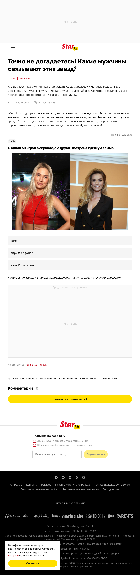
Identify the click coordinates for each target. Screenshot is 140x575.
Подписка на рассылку (48, 436)
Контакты (31, 484)
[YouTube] (83, 477)
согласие (46, 441)
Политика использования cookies (39, 489)
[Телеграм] (63, 477)
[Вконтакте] (70, 477)
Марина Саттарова (35, 364)
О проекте (16, 484)
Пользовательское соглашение (112, 484)
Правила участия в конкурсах (72, 484)
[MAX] (56, 477)
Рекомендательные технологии (81, 489)
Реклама (46, 484)
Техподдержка (111, 489)
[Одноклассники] (76, 477)
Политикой (44, 445)
